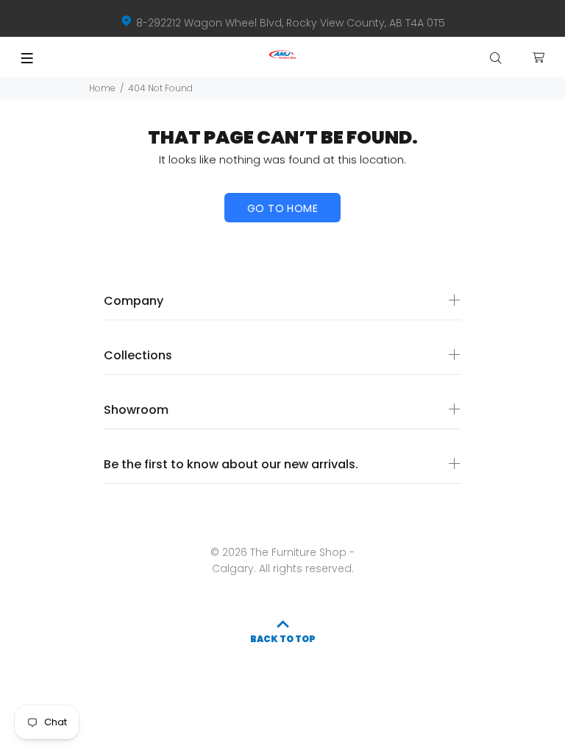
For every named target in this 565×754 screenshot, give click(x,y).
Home (102, 88)
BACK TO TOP (283, 639)
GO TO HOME (282, 208)
